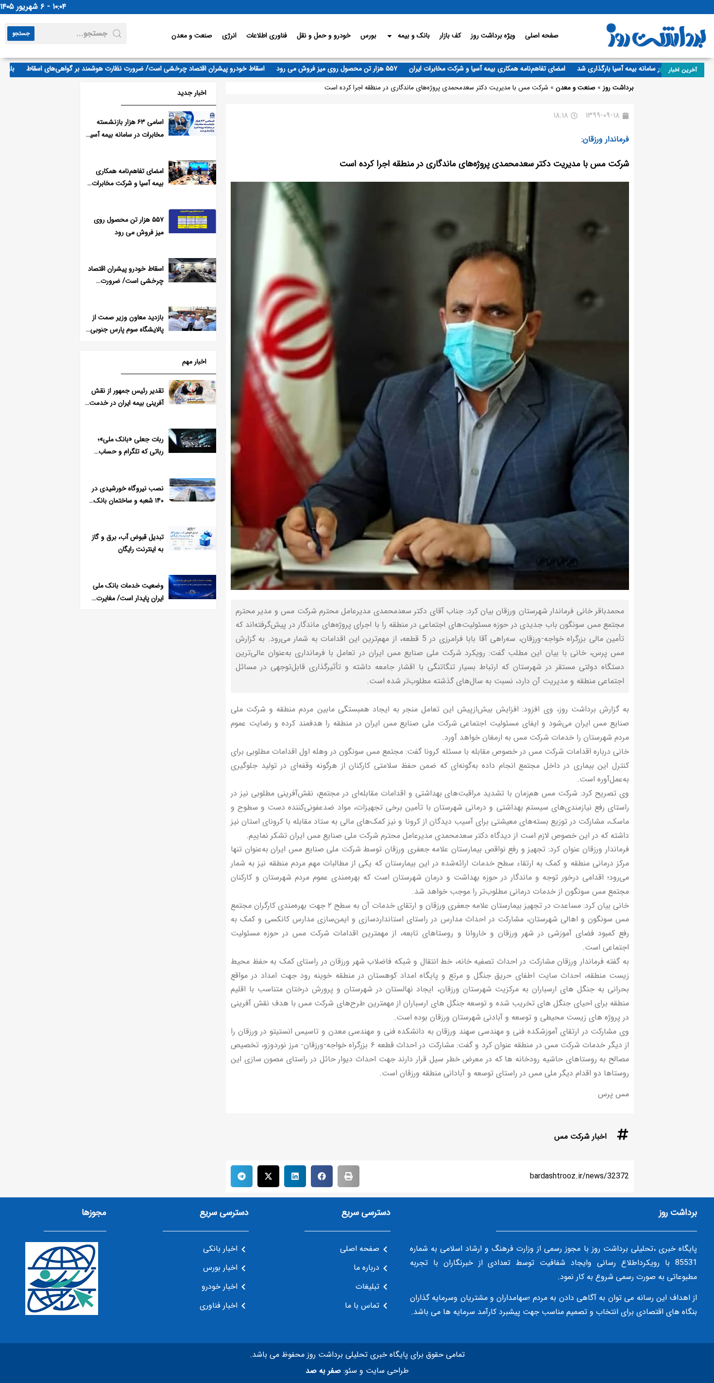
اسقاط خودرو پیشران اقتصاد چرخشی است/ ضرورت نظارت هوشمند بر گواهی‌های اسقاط (167, 68)
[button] (348, 1176)
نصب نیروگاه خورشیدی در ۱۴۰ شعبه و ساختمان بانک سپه (128, 500)
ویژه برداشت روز (493, 35)
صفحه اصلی (542, 35)
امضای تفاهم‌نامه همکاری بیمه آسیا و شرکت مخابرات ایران (509, 68)
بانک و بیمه (414, 35)
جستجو (21, 33)
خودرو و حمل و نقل (324, 35)
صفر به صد (323, 1371)
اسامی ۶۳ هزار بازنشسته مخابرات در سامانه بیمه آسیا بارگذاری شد (126, 134)
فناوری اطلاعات (266, 35)
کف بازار (450, 35)
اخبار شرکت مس (580, 1136)
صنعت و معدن (191, 35)
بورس (368, 35)
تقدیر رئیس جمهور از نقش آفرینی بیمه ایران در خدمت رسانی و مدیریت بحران (126, 402)
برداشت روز (618, 88)
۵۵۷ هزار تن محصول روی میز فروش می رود (358, 68)
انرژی (229, 35)
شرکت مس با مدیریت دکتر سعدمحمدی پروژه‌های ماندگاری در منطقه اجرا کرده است (484, 164)
